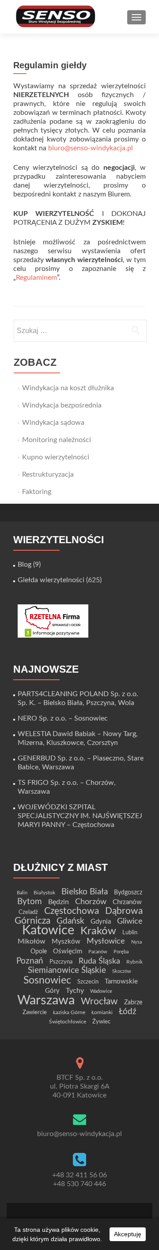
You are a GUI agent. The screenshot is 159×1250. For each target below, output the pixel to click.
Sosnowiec (47, 980)
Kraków (98, 931)
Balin (22, 892)
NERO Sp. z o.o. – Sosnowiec (63, 718)
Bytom (29, 901)
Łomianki (102, 1012)
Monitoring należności (56, 439)
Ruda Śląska (99, 961)
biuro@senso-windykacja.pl (90, 148)
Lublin (129, 932)
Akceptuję (127, 1234)
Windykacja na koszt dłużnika (68, 388)
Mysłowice (106, 941)
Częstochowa (71, 911)
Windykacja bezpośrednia (62, 405)
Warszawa (46, 1000)
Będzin (58, 901)
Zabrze (133, 1002)
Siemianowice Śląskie (67, 970)
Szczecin (87, 982)
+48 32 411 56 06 (79, 1175)
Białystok (44, 892)
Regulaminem (36, 277)
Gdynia (101, 921)
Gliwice (130, 921)
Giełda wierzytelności (51, 580)
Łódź (127, 1011)
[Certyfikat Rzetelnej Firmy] (53, 620)
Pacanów (97, 951)
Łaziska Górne (69, 1012)
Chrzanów (127, 902)
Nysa (136, 942)
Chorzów (90, 901)
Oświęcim (67, 951)
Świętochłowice (67, 1021)
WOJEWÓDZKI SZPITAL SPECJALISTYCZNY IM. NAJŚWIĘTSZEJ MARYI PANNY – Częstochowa (80, 815)
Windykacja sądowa (53, 422)
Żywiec (101, 1022)
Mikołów (31, 941)
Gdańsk (70, 921)
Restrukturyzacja (48, 474)
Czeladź (28, 912)
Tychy (75, 990)
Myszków (66, 941)
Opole (38, 951)
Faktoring (36, 491)
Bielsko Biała (84, 892)
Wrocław (99, 1001)
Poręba (121, 951)
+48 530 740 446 (79, 1183)
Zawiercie (35, 1012)
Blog (24, 564)
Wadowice (101, 991)
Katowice (48, 930)
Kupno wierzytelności (55, 457)
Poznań (29, 960)
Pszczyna (60, 962)
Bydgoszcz (128, 892)
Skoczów (121, 971)
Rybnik (134, 961)
